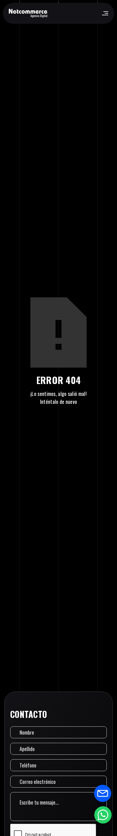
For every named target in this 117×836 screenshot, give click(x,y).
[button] (104, 13)
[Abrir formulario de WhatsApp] (102, 814)
